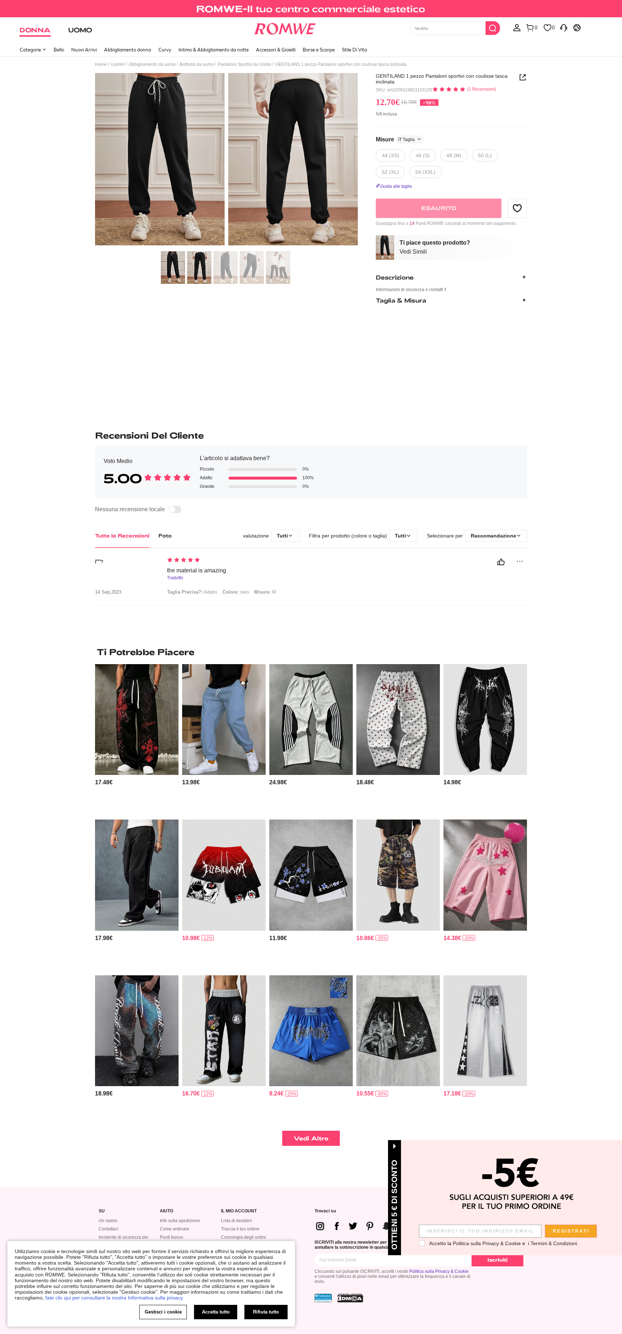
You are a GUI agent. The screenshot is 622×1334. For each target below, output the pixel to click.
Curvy (164, 50)
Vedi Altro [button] (311, 1138)
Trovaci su (325, 1211)
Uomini (118, 64)
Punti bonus (171, 1237)
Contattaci (108, 1228)
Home (101, 64)
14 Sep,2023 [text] (108, 592)
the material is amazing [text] (196, 570)
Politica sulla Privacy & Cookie (439, 1271)
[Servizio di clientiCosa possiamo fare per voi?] (563, 27)
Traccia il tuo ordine (240, 1228)
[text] (228, 560)
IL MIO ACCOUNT (239, 1211)
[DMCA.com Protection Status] (350, 1298)
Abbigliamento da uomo (152, 64)
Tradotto (175, 578)
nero (235, 592)
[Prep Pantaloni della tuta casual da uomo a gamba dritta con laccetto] (137, 875)
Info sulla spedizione (180, 1220)
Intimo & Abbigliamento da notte (214, 50)
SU (102, 1211)
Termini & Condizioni (554, 1243)
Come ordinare (174, 1228)
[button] (517, 208)
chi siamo (108, 1220)
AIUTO (166, 1211)
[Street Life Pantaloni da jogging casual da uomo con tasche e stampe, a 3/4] (398, 875)
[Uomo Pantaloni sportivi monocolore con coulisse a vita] (224, 719)
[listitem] (137, 739)
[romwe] (285, 27)
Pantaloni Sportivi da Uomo (244, 64)
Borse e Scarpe (319, 50)
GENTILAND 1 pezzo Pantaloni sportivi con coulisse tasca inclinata (442, 79)
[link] (311, 8)
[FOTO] (226, 160)
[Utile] (501, 562)
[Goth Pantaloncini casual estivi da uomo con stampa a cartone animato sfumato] (224, 875)
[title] (311, 652)
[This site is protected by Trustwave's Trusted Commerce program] (323, 1298)
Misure (395, 139)
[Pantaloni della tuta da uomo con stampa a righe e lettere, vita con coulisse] (311, 719)
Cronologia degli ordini (243, 1237)
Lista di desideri (236, 1220)
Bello (59, 50)
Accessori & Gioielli (276, 50)
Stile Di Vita (354, 50)
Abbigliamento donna (127, 50)
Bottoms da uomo (197, 64)
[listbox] (517, 27)
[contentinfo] (104, 782)
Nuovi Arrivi (84, 50)
